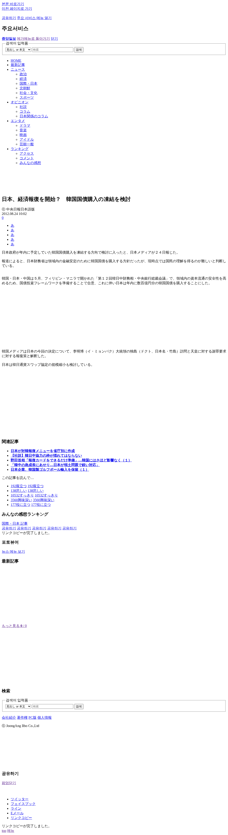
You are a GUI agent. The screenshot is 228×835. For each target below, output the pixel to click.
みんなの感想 (30, 163)
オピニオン (19, 102)
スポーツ (27, 97)
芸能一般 (27, 144)
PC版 (32, 717)
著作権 (22, 717)
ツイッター (19, 799)
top (4, 831)
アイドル (27, 139)
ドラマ (25, 125)
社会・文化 (28, 93)
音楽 (23, 130)
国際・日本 (28, 83)
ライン (16, 808)
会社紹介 (9, 717)
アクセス (27, 153)
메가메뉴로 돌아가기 (33, 38)
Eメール (17, 813)
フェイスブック (23, 804)
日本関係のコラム (34, 116)
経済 (23, 79)
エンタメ (18, 121)
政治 (23, 74)
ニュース (18, 69)
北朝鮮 (25, 88)
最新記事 (18, 65)
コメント (27, 158)
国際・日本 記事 (15, 523)
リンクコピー (21, 818)
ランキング (19, 149)
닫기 (54, 38)
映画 (23, 135)
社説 (23, 107)
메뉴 (10, 831)
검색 (79, 49)
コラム (25, 111)
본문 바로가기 (13, 4)
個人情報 (44, 717)
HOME (16, 60)
